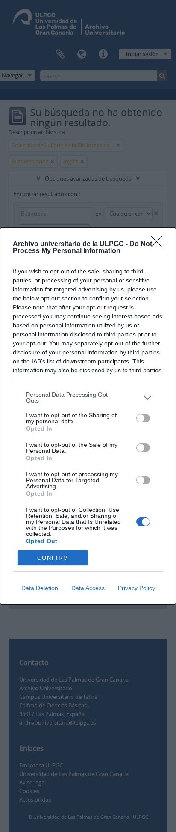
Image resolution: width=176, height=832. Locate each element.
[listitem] (88, 398)
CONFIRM (53, 558)
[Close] (159, 244)
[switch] (143, 418)
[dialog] (88, 416)
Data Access (88, 588)
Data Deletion (39, 588)
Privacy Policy (136, 588)
